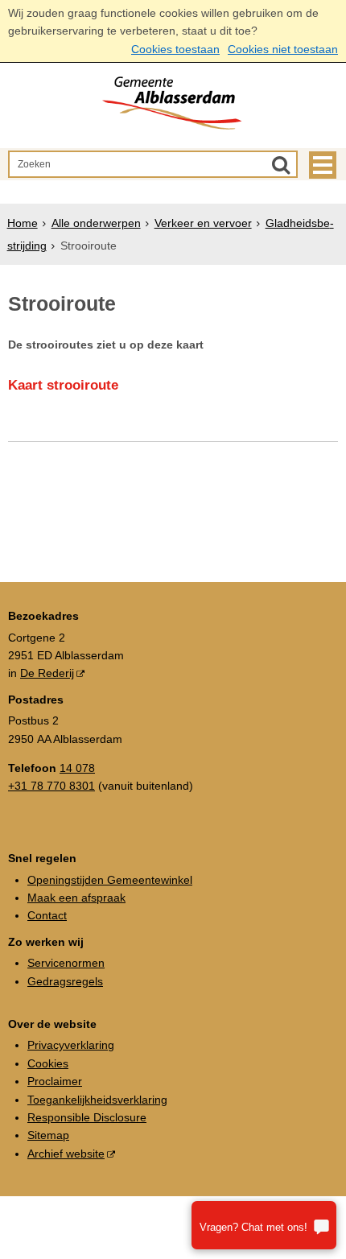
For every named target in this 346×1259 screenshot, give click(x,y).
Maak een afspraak (76, 897)
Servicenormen (66, 962)
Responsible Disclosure (86, 1117)
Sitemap (48, 1135)
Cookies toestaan (175, 49)
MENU (322, 165)
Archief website (66, 1153)
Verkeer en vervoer (203, 223)
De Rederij (47, 673)
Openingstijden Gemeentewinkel (109, 879)
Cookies (47, 1063)
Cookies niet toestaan (283, 49)
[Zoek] (281, 164)
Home (22, 223)
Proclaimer (54, 1081)
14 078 (77, 768)
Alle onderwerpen (96, 223)
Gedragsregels (65, 981)
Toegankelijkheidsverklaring (97, 1099)
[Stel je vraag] (264, 1225)
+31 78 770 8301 (51, 785)
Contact (47, 915)
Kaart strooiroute (63, 385)
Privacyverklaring (70, 1044)
